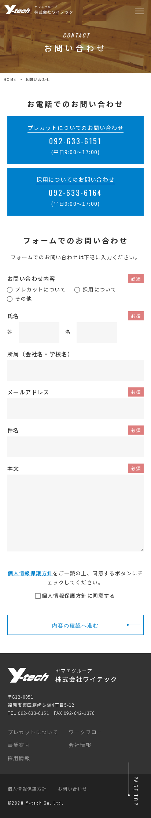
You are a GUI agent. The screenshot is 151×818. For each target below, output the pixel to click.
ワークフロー (85, 732)
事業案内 (19, 744)
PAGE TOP (136, 791)
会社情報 (80, 744)
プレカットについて (33, 732)
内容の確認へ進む (75, 625)
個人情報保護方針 (30, 573)
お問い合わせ (72, 788)
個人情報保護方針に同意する (78, 595)
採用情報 (19, 758)
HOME (10, 79)
